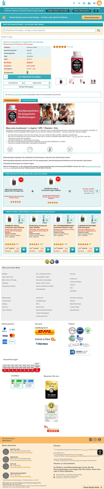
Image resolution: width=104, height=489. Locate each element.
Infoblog (4, 304)
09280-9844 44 (6, 440)
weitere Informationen (82, 11)
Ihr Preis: (86, 189)
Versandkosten (73, 456)
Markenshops (6, 298)
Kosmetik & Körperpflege (43, 280)
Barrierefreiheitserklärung (44, 310)
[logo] (3, 3)
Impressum (39, 298)
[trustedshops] (52, 262)
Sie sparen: (87, 193)
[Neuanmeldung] (89, 3)
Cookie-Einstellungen (42, 313)
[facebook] (91, 439)
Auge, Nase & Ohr (7, 277)
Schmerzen (73, 278)
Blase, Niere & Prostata (9, 280)
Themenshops (6, 301)
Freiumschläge (74, 307)
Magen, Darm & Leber (43, 283)
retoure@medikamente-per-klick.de (20, 467)
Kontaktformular (41, 301)
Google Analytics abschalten (57, 11)
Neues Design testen (92, 17)
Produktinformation (11, 100)
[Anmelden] (94, 3)
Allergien (4, 274)
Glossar (72, 285)
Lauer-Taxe (85, 449)
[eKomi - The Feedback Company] (47, 262)
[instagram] (96, 439)
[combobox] (49, 31)
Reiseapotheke (40, 289)
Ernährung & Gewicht (8, 286)
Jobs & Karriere (7, 310)
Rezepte (72, 274)
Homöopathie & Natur (42, 277)
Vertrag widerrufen (41, 316)
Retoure (72, 301)
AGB (37, 304)
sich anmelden (17, 94)
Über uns (5, 307)
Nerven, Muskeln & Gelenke (45, 286)
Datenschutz (40, 307)
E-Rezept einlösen (75, 282)
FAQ (71, 288)
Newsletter (73, 291)
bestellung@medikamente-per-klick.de (21, 452)
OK (96, 11)
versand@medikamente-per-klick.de (20, 476)
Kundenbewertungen (29, 100)
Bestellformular (74, 310)
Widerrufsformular (75, 304)
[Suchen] (98, 31)
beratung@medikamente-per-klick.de (21, 460)
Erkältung (5, 283)
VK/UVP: (86, 191)
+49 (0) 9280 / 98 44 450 (43, 168)
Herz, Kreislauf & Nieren (43, 274)
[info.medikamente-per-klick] (100, 439)
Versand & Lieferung (76, 298)
